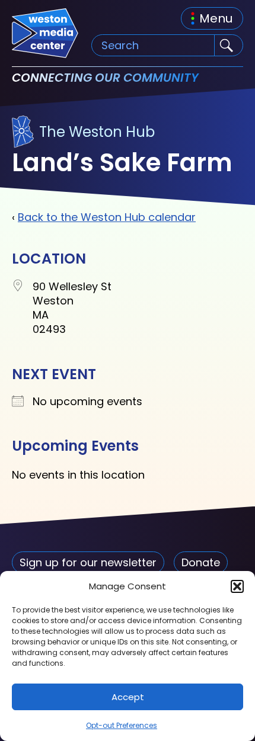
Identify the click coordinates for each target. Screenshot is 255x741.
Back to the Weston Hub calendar (107, 217)
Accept (127, 697)
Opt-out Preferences (121, 725)
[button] (237, 586)
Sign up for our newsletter (88, 562)
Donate (200, 562)
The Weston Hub (97, 132)
